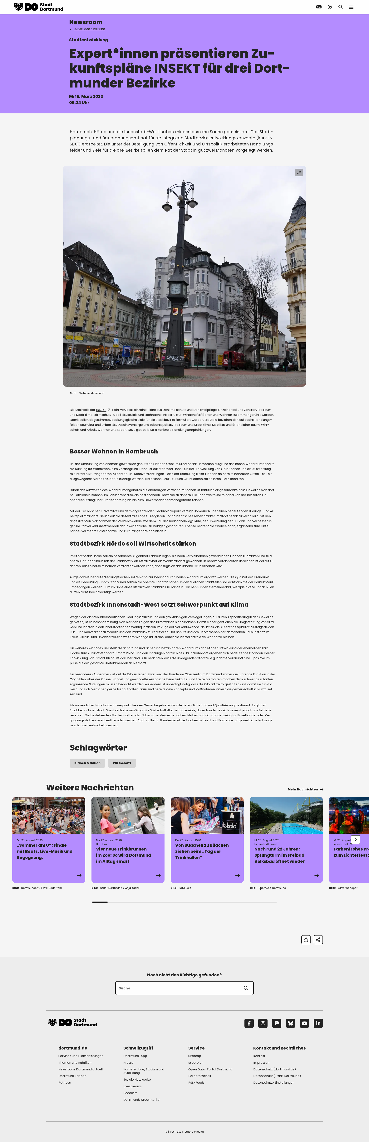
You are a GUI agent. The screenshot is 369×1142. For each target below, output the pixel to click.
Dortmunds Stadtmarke (141, 1099)
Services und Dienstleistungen (80, 1056)
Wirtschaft (122, 763)
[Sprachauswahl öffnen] (319, 7)
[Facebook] (249, 1023)
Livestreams (132, 1086)
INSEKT (101, 410)
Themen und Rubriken (74, 1062)
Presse (128, 1062)
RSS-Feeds (196, 1082)
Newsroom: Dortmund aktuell (80, 1069)
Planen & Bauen (87, 763)
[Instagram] (263, 1023)
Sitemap (194, 1056)
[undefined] (355, 839)
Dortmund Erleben (72, 1076)
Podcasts (130, 1093)
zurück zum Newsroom (89, 29)
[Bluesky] (290, 1023)
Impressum (261, 1062)
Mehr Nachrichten (303, 789)
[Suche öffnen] (340, 7)
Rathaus (64, 1082)
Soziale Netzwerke (137, 1079)
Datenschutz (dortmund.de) (274, 1069)
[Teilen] (318, 939)
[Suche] (246, 988)
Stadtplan (195, 1062)
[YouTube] (304, 1023)
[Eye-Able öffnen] (329, 7)
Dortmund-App (135, 1056)
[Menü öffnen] (351, 7)
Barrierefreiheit (199, 1076)
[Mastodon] (276, 1023)
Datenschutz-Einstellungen (273, 1083)
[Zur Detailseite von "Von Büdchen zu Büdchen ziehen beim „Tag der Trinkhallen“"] (207, 840)
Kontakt (259, 1056)
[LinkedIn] (318, 1023)
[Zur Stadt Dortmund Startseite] (38, 7)
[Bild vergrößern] (299, 172)
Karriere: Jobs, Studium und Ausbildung (143, 1071)
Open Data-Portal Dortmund (210, 1069)
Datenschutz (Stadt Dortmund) (277, 1076)
